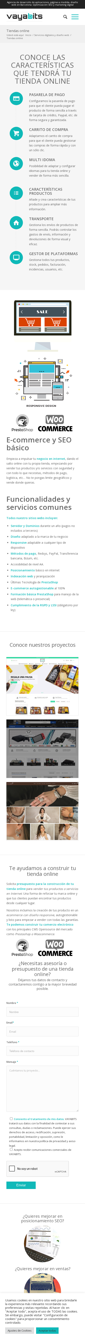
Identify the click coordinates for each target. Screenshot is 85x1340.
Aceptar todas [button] (47, 1330)
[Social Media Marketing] (42, 1291)
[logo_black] (35, 16)
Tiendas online (17, 31)
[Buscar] (63, 16)
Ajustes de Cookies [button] (20, 1330)
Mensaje (12, 1062)
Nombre (12, 1003)
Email (10, 1022)
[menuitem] (63, 16)
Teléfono (12, 1042)
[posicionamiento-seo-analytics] (42, 1243)
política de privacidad (52, 1141)
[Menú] (73, 16)
